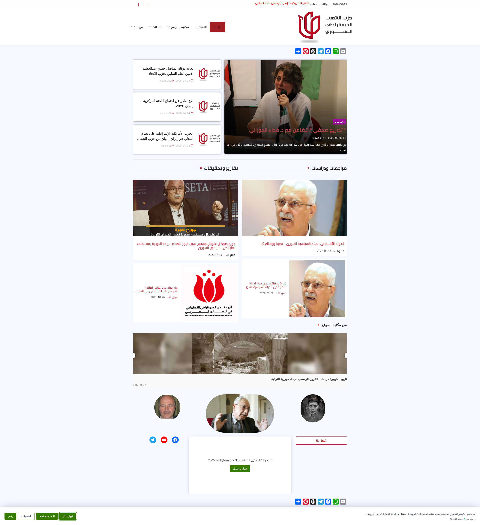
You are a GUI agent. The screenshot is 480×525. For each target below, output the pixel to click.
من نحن (138, 27)
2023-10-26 (158, 297)
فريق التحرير (338, 251)
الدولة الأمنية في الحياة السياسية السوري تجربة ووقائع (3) (302, 244)
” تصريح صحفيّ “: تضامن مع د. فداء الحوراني (297, 130)
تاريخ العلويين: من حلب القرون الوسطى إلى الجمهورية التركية (309, 379)
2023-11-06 (215, 255)
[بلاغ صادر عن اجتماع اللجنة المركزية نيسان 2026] (209, 106)
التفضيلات (26, 516)
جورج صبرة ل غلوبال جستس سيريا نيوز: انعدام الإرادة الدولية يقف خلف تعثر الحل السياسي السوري (186, 246)
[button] (169, 27)
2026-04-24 (183, 113)
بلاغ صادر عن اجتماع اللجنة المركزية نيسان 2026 (168, 103)
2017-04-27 (139, 385)
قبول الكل (67, 516)
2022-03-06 (266, 293)
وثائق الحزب (339, 122)
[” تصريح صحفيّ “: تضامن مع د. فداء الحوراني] (285, 107)
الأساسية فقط (47, 516)
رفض (10, 516)
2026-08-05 (335, 137)
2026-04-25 (183, 80)
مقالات (157, 27)
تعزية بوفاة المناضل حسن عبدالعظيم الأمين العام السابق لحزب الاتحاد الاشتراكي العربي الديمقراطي (168, 71)
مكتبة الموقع (180, 27)
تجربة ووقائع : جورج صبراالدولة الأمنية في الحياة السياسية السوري (264, 285)
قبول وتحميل (240, 468)
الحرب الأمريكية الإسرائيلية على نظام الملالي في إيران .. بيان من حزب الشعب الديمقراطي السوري (165, 136)
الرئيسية (217, 27)
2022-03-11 (324, 251)
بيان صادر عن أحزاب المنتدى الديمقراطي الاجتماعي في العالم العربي (157, 289)
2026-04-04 (183, 145)
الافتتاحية (201, 27)
